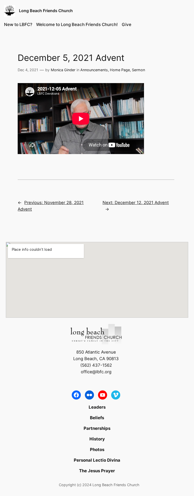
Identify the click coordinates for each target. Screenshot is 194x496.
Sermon (138, 70)
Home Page (120, 70)
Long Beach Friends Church (46, 10)
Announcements (94, 70)
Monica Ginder (63, 70)
